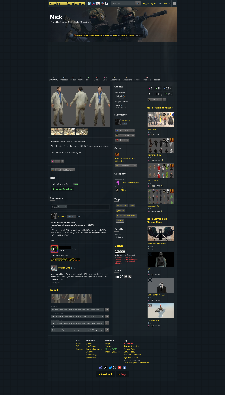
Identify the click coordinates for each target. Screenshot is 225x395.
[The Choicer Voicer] (89, 3)
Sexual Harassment (132, 354)
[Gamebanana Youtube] (119, 367)
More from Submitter (160, 107)
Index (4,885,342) (112, 352)
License (118, 245)
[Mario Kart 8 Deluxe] (94, 3)
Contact (79, 349)
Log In (146, 3)
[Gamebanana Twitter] (115, 367)
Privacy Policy (130, 349)
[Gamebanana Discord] (101, 367)
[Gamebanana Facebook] (124, 367)
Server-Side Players (127, 35)
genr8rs (89, 352)
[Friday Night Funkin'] (102, 3)
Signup (154, 3)
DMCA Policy (129, 352)
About (78, 343)
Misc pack (152, 129)
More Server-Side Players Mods (157, 220)
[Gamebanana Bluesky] (110, 367)
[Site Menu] (174, 3)
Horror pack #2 (154, 155)
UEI (149, 269)
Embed (54, 290)
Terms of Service (131, 346)
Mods (107, 35)
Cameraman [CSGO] (156, 294)
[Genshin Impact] (98, 3)
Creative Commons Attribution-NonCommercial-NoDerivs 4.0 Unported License (127, 260)
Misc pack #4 (153, 180)
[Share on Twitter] (121, 277)
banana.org (91, 354)
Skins (115, 35)
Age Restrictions (131, 357)
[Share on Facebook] (126, 277)
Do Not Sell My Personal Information (136, 362)
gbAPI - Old (91, 346)
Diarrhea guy (153, 320)
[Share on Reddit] (117, 277)
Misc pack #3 (153, 206)
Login (107, 343)
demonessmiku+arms (157, 243)
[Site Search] (138, 3)
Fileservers (91, 357)
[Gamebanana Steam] (105, 367)
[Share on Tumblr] (130, 277)
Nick (140, 35)
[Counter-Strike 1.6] (107, 3)
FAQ (77, 346)
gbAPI (89, 343)
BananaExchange (94, 349)
